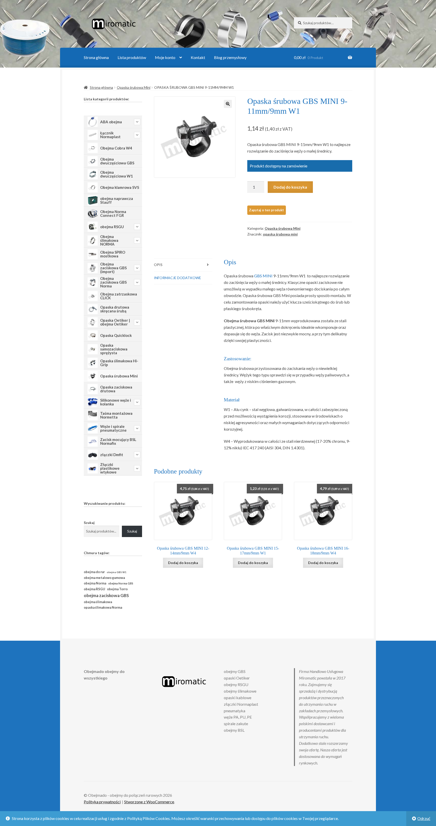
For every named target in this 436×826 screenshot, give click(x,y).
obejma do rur (94, 572)
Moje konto (165, 57)
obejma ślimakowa (98, 602)
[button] (228, 104)
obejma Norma (95, 583)
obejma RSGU (94, 589)
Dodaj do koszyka (290, 187)
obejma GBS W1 (116, 572)
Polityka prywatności (102, 801)
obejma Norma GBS (120, 583)
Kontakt (198, 57)
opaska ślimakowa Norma (103, 607)
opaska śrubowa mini (280, 234)
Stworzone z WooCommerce (149, 801)
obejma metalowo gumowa (104, 578)
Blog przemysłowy (230, 57)
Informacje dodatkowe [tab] (177, 278)
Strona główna (96, 57)
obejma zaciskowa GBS (106, 595)
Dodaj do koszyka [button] (183, 562)
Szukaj (89, 522)
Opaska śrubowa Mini (133, 87)
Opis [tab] (158, 264)
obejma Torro (117, 589)
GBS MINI (263, 275)
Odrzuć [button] (423, 818)
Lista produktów (132, 57)
